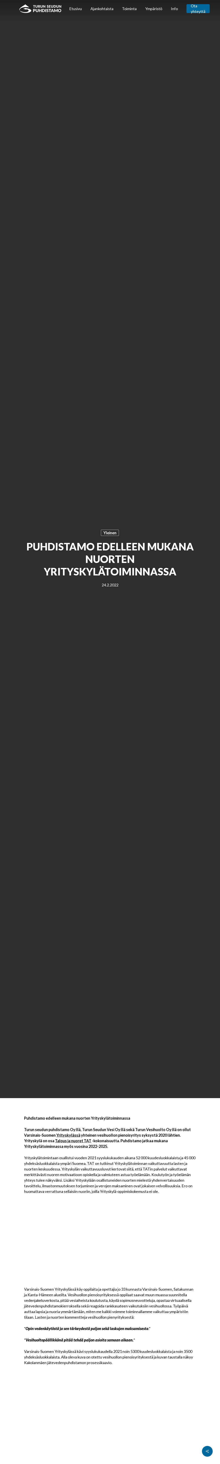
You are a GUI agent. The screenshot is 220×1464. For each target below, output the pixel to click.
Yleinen (109, 532)
